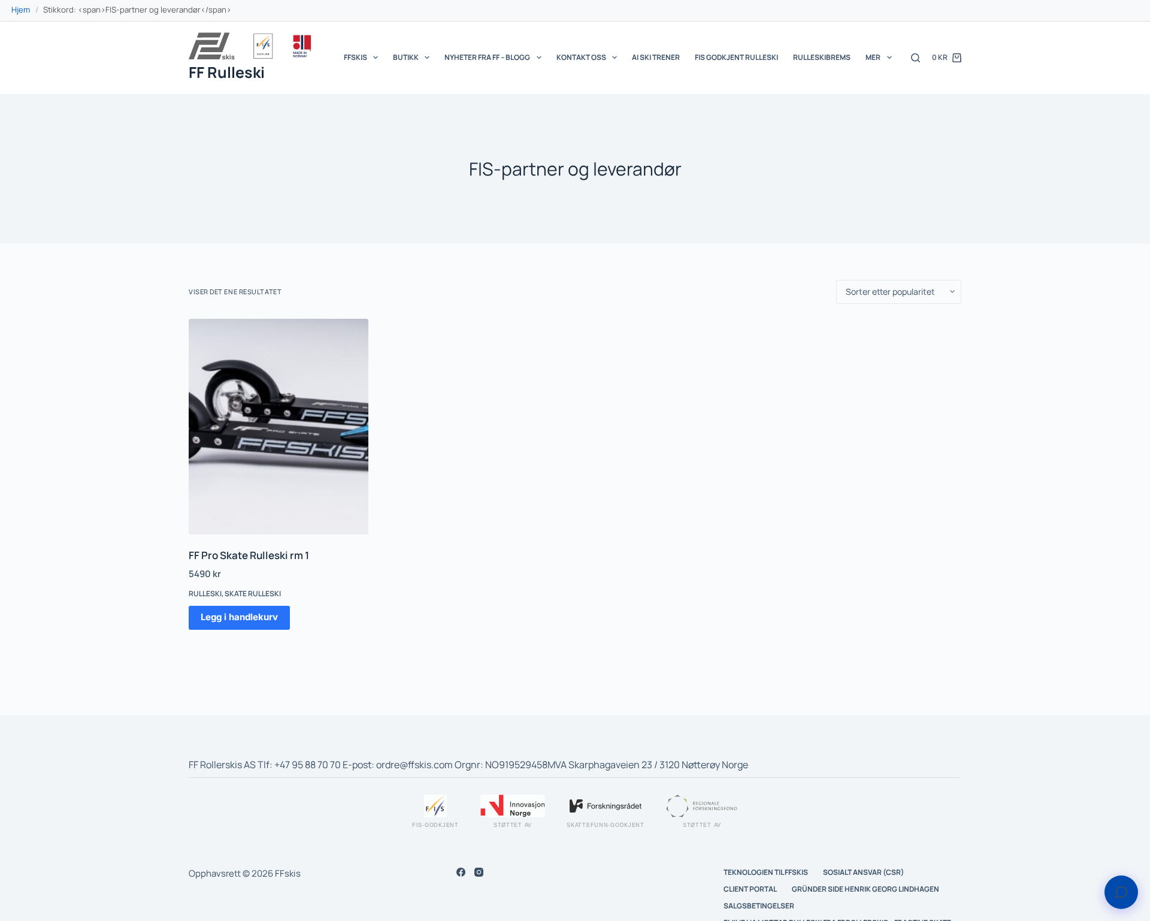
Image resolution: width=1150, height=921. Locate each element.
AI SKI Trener (656, 57)
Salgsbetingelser (759, 906)
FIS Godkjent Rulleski (736, 57)
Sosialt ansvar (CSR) (863, 872)
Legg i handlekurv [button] (239, 617)
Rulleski (205, 593)
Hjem (20, 9)
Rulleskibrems (822, 57)
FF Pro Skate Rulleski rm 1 (249, 555)
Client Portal (750, 889)
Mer (872, 57)
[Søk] (915, 57)
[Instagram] (478, 872)
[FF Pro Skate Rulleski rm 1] (278, 427)
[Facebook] (460, 872)
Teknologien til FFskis (766, 872)
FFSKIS (355, 57)
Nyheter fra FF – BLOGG (487, 57)
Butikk (406, 57)
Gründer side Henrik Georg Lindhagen (865, 889)
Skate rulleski (253, 593)
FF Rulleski (227, 72)
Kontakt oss (581, 57)
